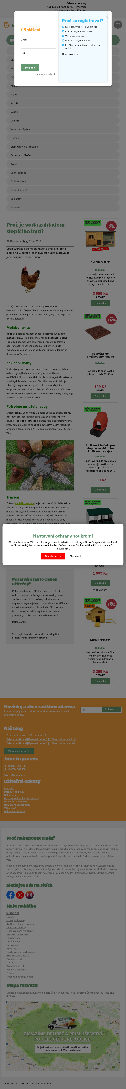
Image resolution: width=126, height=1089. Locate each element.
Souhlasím (51, 556)
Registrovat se (70, 54)
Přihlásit (30, 67)
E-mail (24, 39)
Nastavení (75, 556)
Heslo (24, 52)
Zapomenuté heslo (46, 74)
